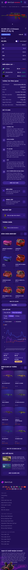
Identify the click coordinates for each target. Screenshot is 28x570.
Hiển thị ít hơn (14, 182)
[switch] (17, 41)
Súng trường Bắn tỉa (14, 6)
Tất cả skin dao (5, 544)
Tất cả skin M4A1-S (6, 539)
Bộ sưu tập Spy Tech (6, 518)
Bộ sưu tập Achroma (6, 525)
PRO (2, 498)
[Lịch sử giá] (14, 64)
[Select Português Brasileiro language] (19, 487)
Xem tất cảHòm (14, 301)
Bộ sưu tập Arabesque (7, 516)
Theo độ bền (7, 312)
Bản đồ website (5, 509)
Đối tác (3, 507)
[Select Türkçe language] (22, 487)
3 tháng (17, 316)
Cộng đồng (4, 495)
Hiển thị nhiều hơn (14, 473)
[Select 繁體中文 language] (10, 489)
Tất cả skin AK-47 (5, 537)
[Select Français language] (11, 487)
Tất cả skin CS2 (5, 534)
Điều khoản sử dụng (6, 502)
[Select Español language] (6, 487)
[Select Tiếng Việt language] (24, 487)
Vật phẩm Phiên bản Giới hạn (8, 523)
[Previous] (21, 233)
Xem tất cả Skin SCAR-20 (14, 448)
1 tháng (11, 316)
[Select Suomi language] (20, 489)
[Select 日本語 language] (12, 489)
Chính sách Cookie (6, 505)
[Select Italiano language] (14, 487)
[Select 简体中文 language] (7, 489)
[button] (7, 380)
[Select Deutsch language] (8, 487)
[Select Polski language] (16, 487)
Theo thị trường (16, 312)
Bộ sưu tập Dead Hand (7, 521)
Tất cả (5, 318)
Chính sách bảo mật (6, 500)
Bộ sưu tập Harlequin (6, 528)
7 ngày (5, 316)
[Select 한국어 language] (15, 489)
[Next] (25, 233)
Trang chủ (3, 6)
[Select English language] (3, 487)
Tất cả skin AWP (5, 541)
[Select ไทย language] (18, 489)
